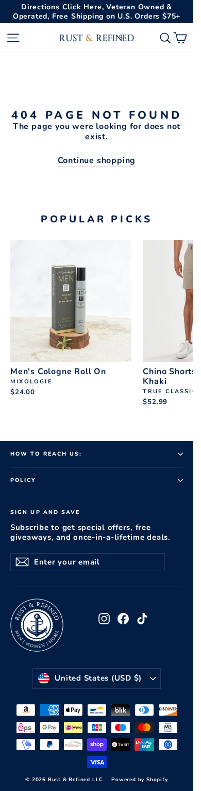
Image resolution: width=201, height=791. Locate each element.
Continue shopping (97, 160)
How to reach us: (46, 454)
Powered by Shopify (139, 779)
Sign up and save (45, 511)
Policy (23, 480)
